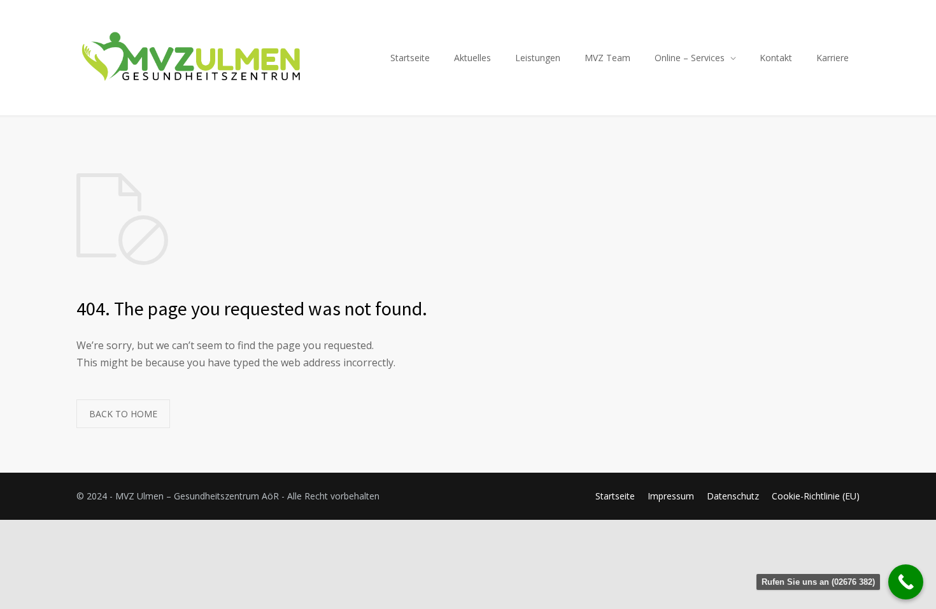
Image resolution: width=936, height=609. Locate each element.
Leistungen (537, 58)
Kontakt (776, 58)
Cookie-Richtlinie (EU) (816, 496)
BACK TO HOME (123, 414)
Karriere (832, 58)
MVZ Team (607, 58)
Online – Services (690, 58)
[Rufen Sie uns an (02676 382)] (905, 581)
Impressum (671, 496)
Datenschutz (733, 496)
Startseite (410, 58)
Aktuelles (472, 58)
